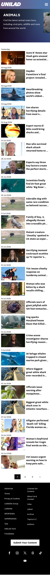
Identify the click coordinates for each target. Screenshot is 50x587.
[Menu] (46, 4)
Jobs (29, 504)
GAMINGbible (10, 518)
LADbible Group (11, 503)
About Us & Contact (32, 497)
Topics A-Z (32, 519)
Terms (7, 493)
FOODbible (9, 533)
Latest (30, 509)
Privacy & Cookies (12, 498)
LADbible (8, 508)
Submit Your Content (25, 542)
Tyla (6, 523)
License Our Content (32, 490)
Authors (30, 524)
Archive (30, 514)
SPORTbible (9, 513)
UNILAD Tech (10, 528)
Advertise (8, 488)
